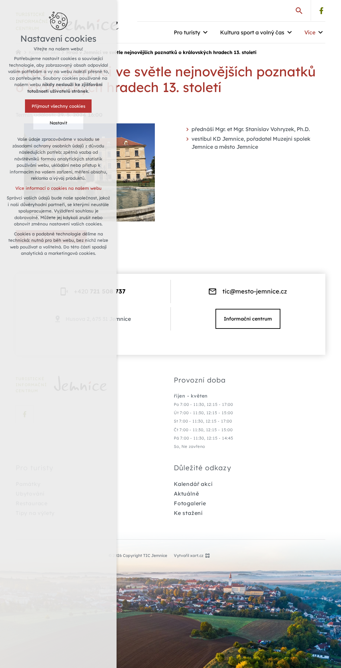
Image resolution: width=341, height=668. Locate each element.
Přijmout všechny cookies (58, 106)
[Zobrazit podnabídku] (205, 32)
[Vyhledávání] (299, 10)
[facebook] (321, 11)
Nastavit (58, 122)
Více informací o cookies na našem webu (58, 188)
